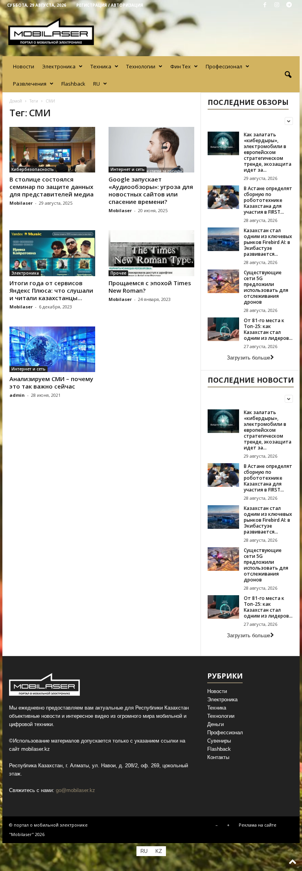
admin (17, 395)
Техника (100, 66)
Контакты (218, 757)
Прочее (118, 273)
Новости (23, 66)
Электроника (59, 66)
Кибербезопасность (32, 169)
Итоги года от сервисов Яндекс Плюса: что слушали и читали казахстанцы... (51, 290)
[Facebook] (264, 5)
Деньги (215, 724)
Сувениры (219, 741)
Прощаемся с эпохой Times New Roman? (150, 286)
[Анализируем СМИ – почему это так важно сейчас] (52, 349)
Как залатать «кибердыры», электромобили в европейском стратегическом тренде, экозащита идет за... (267, 152)
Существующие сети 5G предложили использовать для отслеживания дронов (266, 287)
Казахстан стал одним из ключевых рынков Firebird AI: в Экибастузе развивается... (268, 242)
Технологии (140, 66)
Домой (15, 101)
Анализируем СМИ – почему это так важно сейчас (51, 382)
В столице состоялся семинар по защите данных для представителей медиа (51, 186)
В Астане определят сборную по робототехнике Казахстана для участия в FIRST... (268, 200)
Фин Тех (180, 66)
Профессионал (224, 66)
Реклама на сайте (257, 825)
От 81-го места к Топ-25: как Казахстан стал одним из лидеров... (268, 329)
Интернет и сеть (127, 169)
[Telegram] (289, 5)
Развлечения (29, 83)
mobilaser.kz (35, 749)
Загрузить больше (248, 358)
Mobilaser (21, 203)
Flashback (73, 83)
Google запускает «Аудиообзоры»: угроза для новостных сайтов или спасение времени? (151, 190)
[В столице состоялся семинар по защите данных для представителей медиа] (52, 149)
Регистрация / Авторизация (109, 5)
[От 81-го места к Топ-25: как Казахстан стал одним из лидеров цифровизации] (223, 329)
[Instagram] (277, 5)
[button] (287, 75)
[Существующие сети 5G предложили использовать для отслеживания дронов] (223, 281)
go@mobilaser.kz (75, 790)
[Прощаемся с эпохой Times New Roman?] (151, 253)
